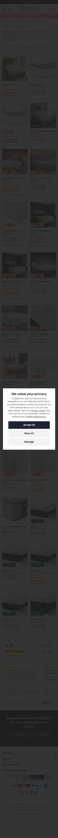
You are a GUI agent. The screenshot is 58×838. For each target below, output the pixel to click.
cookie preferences (35, 417)
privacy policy (38, 411)
